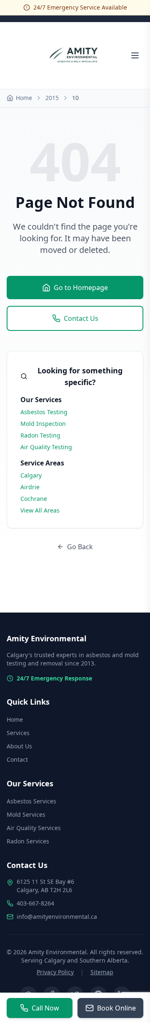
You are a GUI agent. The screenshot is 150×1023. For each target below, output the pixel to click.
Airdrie (30, 487)
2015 (52, 98)
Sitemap (101, 972)
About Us (19, 746)
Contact (17, 759)
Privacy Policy (55, 972)
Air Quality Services (34, 828)
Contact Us (81, 318)
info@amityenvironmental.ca (57, 916)
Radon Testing (40, 435)
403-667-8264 (35, 903)
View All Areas (40, 510)
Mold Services (26, 814)
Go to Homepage (81, 287)
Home (24, 98)
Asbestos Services (31, 801)
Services (18, 733)
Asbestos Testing (44, 412)
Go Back (80, 546)
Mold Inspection (43, 424)
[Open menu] (135, 55)
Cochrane (33, 499)
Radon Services (28, 841)
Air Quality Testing (46, 447)
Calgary (31, 475)
